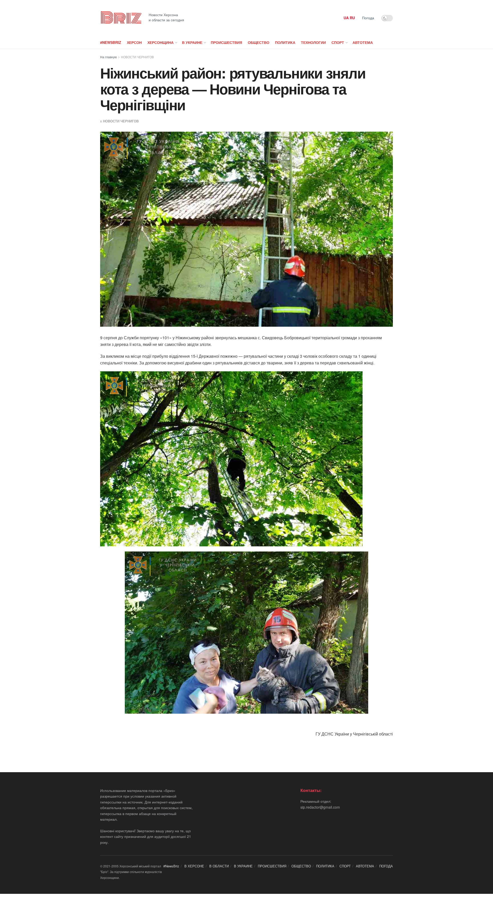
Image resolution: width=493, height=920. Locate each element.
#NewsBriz (110, 42)
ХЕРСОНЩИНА (160, 42)
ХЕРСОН (134, 42)
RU (352, 17)
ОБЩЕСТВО (258, 42)
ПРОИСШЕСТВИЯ (226, 42)
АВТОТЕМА (363, 42)
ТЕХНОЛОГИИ (313, 42)
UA (346, 17)
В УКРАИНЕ (192, 42)
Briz (120, 18)
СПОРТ (337, 42)
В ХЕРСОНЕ (194, 866)
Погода (368, 17)
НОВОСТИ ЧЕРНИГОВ (137, 57)
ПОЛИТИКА (285, 42)
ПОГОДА (386, 866)
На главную (108, 57)
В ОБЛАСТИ (219, 866)
